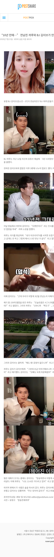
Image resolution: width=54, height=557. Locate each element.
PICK (28, 17)
